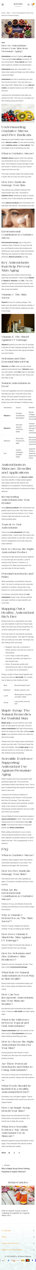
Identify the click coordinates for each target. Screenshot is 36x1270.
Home (3, 13)
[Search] (28, 4)
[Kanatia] (18, 5)
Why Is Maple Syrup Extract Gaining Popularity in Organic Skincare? (16, 1213)
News (8, 13)
